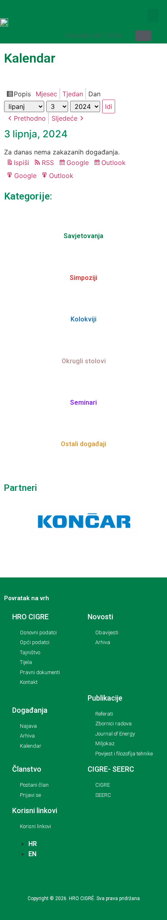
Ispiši (23, 163)
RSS (48, 162)
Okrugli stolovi (84, 361)
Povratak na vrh (26, 598)
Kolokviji (83, 319)
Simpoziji (83, 278)
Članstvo (26, 769)
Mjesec (46, 94)
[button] (152, 15)
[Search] (143, 35)
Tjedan (72, 94)
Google (78, 163)
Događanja (29, 710)
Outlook (114, 163)
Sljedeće (64, 118)
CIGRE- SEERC (111, 769)
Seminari (83, 402)
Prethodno (30, 118)
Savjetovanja (83, 236)
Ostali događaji (83, 444)
